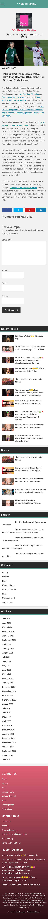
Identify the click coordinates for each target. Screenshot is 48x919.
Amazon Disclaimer (10, 830)
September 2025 (9, 640)
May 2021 (6, 666)
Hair (4, 581)
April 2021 (6, 670)
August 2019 (7, 755)
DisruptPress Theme (33, 912)
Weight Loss (9, 67)
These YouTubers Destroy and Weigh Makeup (21, 885)
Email (5, 283)
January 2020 (8, 734)
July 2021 (6, 657)
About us (5, 826)
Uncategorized (8, 598)
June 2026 (6, 623)
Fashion (5, 577)
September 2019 (9, 751)
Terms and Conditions (11, 843)
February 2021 (8, 678)
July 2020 (6, 708)
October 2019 (8, 747)
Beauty (5, 572)
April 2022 (6, 644)
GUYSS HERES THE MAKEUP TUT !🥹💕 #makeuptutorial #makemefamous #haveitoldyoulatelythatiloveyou (19, 870)
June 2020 (6, 713)
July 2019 (6, 760)
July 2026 (6, 619)
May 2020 (6, 717)
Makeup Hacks (8, 585)
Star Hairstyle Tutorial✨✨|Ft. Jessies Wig (20, 855)
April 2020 (6, 721)
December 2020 (8, 687)
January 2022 (8, 649)
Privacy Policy (7, 838)
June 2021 (6, 661)
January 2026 (8, 636)
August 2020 (7, 704)
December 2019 (8, 738)
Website (5, 296)
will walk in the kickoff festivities (23, 188)
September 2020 (9, 700)
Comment (6, 240)
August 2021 (7, 653)
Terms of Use (37, 905)
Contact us (6, 821)
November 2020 (9, 691)
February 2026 (8, 631)
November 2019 (9, 742)
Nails (4, 594)
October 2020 (8, 695)
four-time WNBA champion (13, 97)
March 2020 (7, 725)
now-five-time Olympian (29, 94)
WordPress (19, 912)
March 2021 (7, 674)
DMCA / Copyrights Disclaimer (14, 834)
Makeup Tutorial (9, 589)
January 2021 (8, 683)
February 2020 (8, 730)
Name (5, 270)
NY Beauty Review (26, 3)
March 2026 (7, 627)
